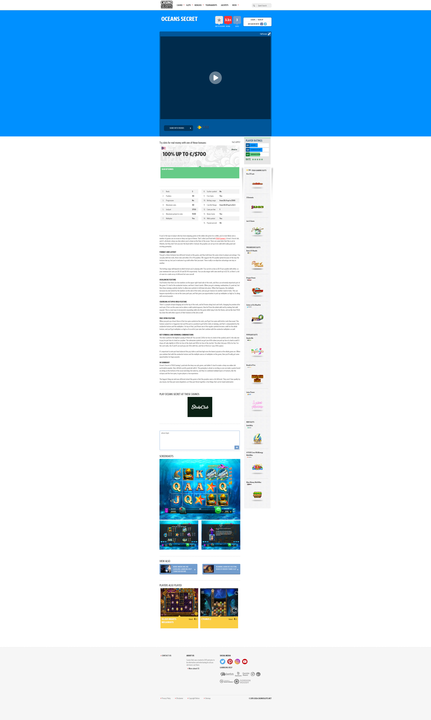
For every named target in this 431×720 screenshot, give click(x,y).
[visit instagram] (237, 661)
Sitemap (207, 698)
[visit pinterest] (230, 661)
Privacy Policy (166, 698)
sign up (260, 20)
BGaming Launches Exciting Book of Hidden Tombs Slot (226, 568)
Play (257, 183)
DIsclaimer (179, 698)
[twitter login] (265, 24)
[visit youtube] (244, 661)
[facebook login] (261, 24)
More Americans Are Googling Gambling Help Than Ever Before (182, 569)
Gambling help (226, 667)
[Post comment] (236, 448)
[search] (253, 6)
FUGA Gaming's (221, 238)
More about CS (194, 668)
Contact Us (166, 655)
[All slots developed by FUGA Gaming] (203, 128)
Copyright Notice (194, 698)
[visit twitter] (222, 661)
